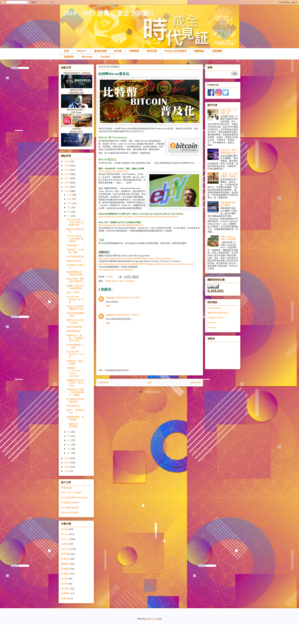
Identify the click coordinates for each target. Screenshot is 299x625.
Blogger (153, 619)
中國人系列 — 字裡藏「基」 (228, 111)
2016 (67, 182)
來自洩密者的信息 (75, 256)
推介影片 (65, 588)
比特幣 (108, 281)
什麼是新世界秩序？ (71, 502)
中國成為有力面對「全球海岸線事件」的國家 (75, 392)
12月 (69, 195)
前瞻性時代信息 (74, 261)
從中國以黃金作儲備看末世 (75, 400)
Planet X (81, 51)
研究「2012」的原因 (71, 492)
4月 (69, 440)
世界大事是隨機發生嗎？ (75, 314)
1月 (69, 453)
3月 (69, 444)
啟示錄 (118, 51)
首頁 (66, 51)
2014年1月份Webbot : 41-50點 (75, 354)
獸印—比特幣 (73, 292)
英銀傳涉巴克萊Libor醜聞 (228, 203)
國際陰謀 (199, 51)
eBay (122, 281)
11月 (69, 199)
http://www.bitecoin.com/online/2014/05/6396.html (120, 225)
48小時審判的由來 (70, 507)
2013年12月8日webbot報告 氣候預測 (74, 239)
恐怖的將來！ (73, 245)
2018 (67, 174)
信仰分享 (65, 549)
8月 (69, 211)
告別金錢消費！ (74, 331)
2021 (67, 161)
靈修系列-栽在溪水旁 (217, 312)
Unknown (110, 297)
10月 (69, 203)
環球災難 (152, 51)
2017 (67, 178)
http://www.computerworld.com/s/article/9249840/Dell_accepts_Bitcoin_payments (135, 258)
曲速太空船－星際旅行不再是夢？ (75, 280)
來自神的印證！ (74, 406)
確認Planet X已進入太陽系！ (74, 321)
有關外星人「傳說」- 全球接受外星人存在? (74, 338)
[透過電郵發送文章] (120, 276)
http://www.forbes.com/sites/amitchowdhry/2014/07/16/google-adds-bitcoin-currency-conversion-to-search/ (146, 264)
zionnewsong (213, 307)
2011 (67, 467)
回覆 (108, 306)
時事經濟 (134, 51)
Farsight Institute (215, 317)
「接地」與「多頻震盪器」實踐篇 (229, 174)
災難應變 (217, 51)
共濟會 (64, 544)
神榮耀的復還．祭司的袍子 (75, 418)
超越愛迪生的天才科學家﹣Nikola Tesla (75, 383)
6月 (69, 432)
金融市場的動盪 (74, 327)
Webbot (65, 534)
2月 (69, 449)
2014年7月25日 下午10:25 (127, 315)
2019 (67, 170)
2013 (67, 458)
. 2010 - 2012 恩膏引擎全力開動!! (107, 13)
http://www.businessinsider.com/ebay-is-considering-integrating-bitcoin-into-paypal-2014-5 (138, 216)
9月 (69, 207)
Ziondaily (211, 327)
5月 (69, 436)
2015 (67, 187)
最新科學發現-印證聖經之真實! (74, 273)
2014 (67, 191)
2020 (67, 165)
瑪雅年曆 (65, 598)
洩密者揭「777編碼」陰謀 (74, 251)
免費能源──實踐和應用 (74, 362)
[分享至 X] (131, 276)
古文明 (64, 583)
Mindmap (87, 56)
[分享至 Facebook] (134, 276)
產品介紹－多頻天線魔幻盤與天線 (229, 151)
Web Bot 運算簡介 (70, 512)
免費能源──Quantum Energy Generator (73, 372)
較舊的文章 (195, 382)
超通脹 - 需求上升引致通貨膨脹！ (75, 286)
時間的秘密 (66, 488)
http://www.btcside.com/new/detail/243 (115, 270)
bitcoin (115, 281)
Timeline (105, 56)
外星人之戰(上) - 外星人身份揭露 (228, 237)
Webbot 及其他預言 (175, 51)
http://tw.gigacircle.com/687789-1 (113, 171)
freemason (130, 281)
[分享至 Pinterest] (137, 276)
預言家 (64, 578)
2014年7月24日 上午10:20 (127, 297)
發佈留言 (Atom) (152, 392)
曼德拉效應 (100, 51)
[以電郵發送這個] (125, 276)
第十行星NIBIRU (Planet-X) (74, 497)
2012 (67, 462)
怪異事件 (69, 56)
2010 (67, 471)
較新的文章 (103, 382)
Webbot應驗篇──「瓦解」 (75, 346)
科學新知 (65, 573)
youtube (211, 322)
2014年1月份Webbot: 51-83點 (74, 299)
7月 (69, 216)
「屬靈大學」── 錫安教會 (74, 425)
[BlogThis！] (128, 276)
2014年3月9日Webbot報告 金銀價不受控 (75, 222)
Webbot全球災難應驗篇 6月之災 (75, 307)
